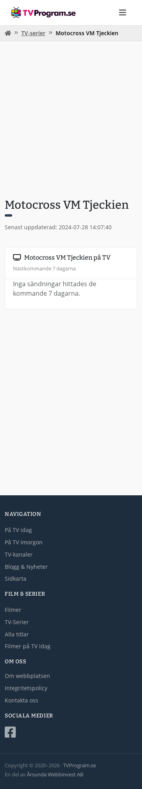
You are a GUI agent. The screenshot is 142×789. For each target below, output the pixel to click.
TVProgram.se (79, 765)
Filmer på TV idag (27, 646)
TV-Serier (17, 622)
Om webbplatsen (27, 676)
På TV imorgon (24, 542)
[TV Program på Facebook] (71, 732)
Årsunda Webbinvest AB (55, 774)
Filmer (13, 609)
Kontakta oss (21, 700)
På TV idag (18, 530)
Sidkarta (15, 578)
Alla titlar (17, 634)
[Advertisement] (71, 118)
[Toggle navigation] (122, 12)
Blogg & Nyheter (26, 566)
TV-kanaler (19, 554)
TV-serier (33, 33)
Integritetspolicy (26, 688)
